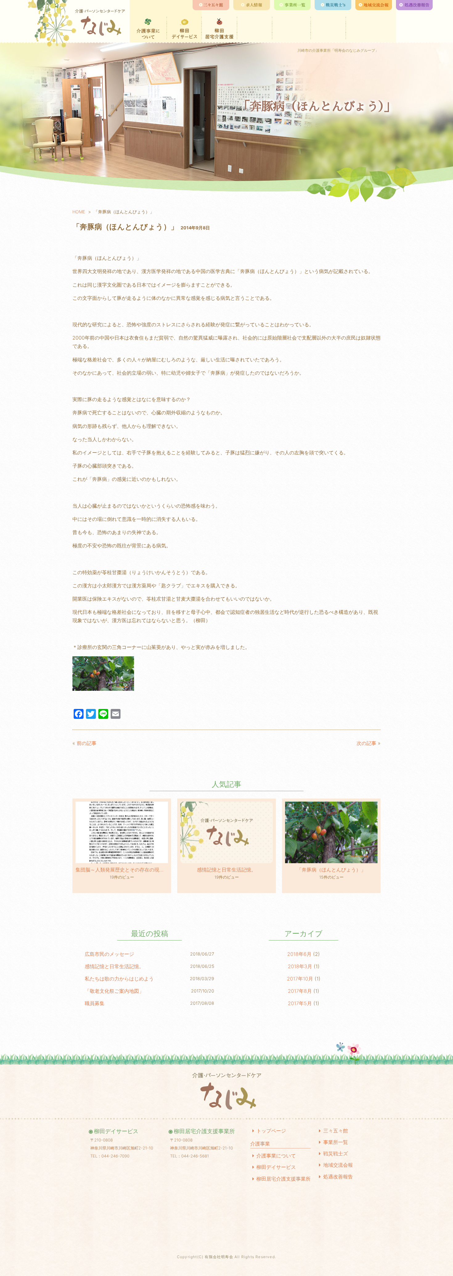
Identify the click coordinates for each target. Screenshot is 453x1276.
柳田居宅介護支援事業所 (283, 1179)
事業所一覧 (335, 1142)
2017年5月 (300, 1003)
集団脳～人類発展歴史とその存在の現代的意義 (122, 870)
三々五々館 (335, 1131)
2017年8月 (300, 991)
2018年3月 (300, 966)
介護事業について (276, 1156)
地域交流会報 (338, 1165)
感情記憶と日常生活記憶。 (226, 870)
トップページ (271, 1131)
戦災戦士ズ (335, 1153)
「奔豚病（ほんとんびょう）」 (331, 870)
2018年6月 (299, 954)
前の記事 (86, 743)
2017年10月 (300, 979)
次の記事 (366, 743)
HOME (78, 211)
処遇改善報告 (338, 1176)
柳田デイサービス (276, 1167)
